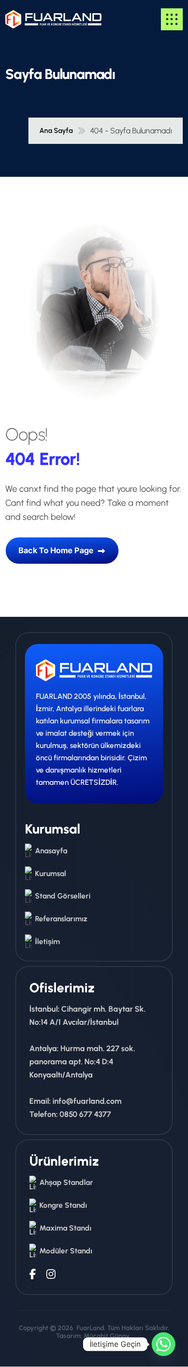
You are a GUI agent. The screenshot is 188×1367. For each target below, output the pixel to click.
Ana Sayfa (56, 130)
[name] (31, 19)
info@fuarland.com (87, 1101)
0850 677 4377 (85, 1114)
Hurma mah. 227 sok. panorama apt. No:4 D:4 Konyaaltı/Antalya (82, 1062)
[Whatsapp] (163, 1344)
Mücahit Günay (106, 1336)
